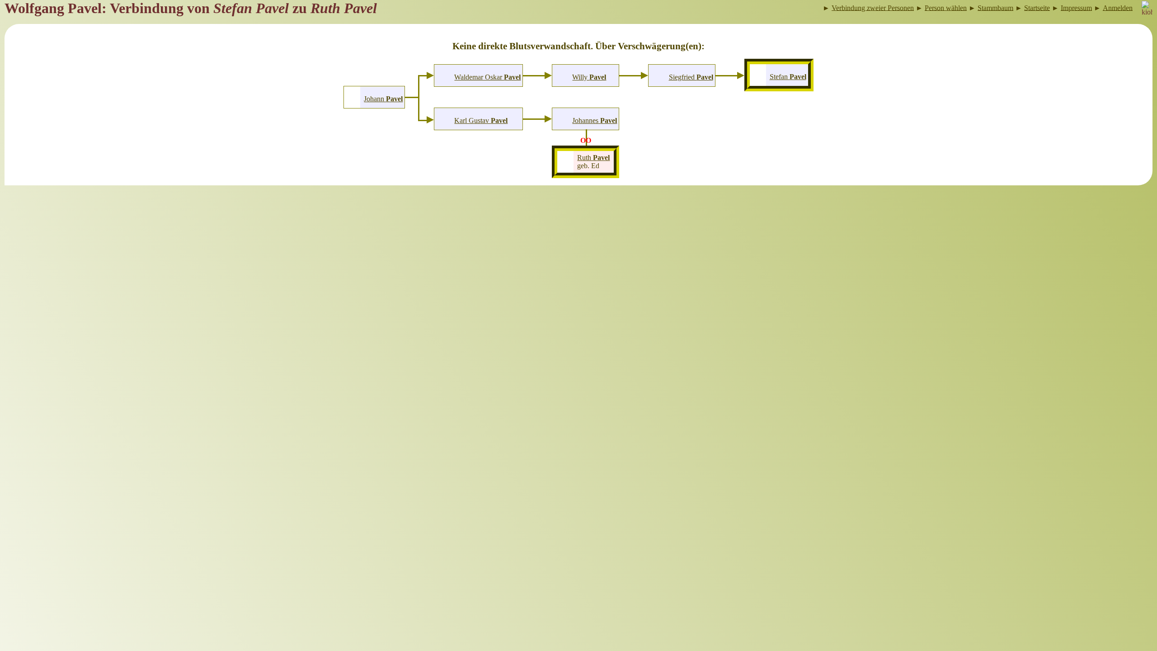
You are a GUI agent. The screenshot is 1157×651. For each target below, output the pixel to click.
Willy (589, 77)
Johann (383, 99)
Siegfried (691, 77)
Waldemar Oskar (487, 77)
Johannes (594, 120)
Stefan (788, 76)
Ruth (593, 157)
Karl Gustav (481, 120)
